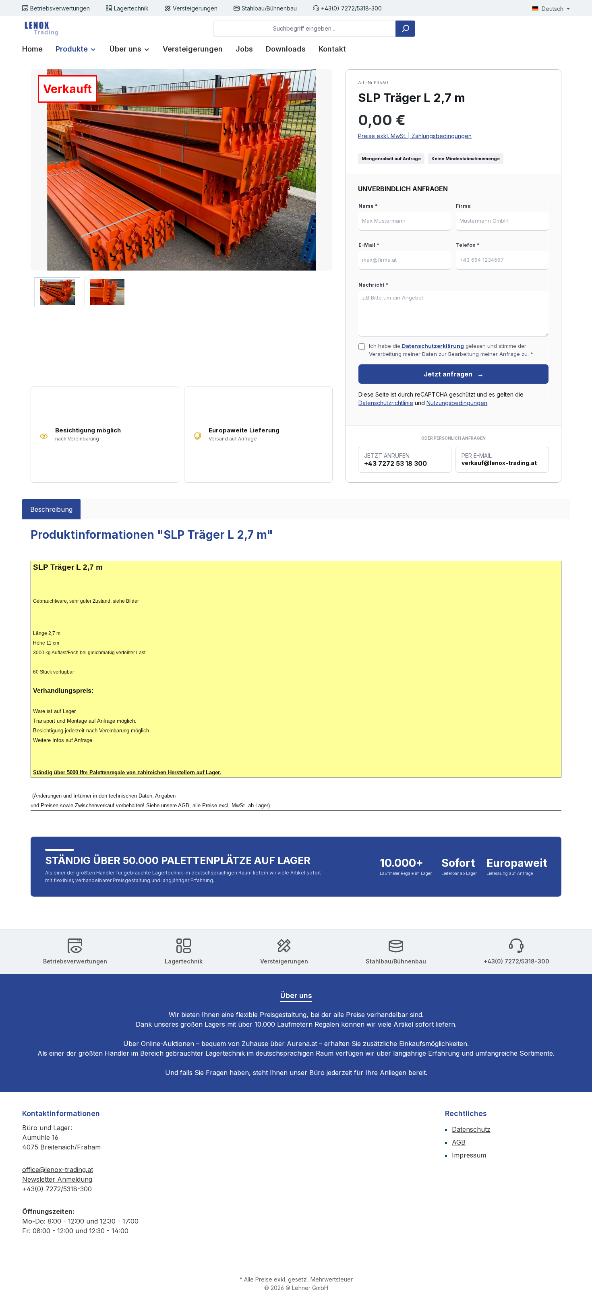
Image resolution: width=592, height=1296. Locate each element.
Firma (463, 206)
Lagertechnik (131, 8)
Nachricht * (373, 285)
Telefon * (468, 245)
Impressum (469, 1155)
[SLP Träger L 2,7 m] (181, 170)
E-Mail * (368, 245)
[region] (182, 188)
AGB (459, 1142)
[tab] (51, 509)
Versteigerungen (195, 8)
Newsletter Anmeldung (57, 1179)
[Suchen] (405, 29)
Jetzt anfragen (454, 374)
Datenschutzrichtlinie (385, 402)
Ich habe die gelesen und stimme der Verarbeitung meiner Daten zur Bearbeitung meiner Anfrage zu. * (451, 350)
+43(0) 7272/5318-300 (351, 8)
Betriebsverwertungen (60, 8)
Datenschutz (471, 1129)
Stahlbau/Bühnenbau (269, 8)
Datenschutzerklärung (433, 346)
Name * (368, 206)
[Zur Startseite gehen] (40, 28)
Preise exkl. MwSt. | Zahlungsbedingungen (415, 135)
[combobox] (304, 29)
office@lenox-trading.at (57, 1170)
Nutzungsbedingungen (456, 402)
